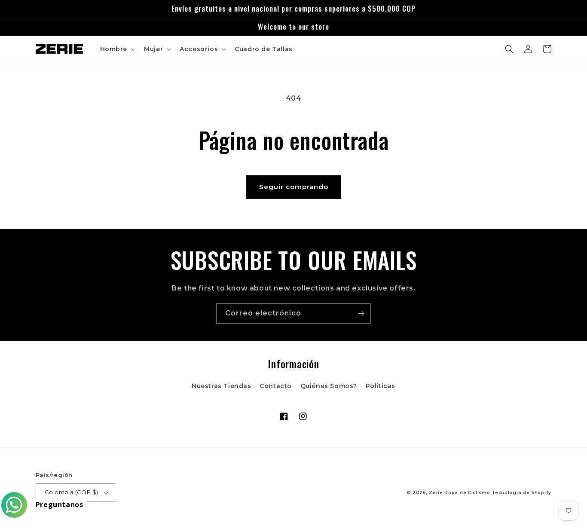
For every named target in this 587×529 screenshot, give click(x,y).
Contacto (276, 386)
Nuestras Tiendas (221, 386)
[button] (117, 49)
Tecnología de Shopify (521, 492)
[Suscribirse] (361, 313)
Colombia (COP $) (71, 492)
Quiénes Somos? (328, 386)
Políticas (380, 386)
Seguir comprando (293, 187)
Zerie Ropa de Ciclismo (459, 492)
